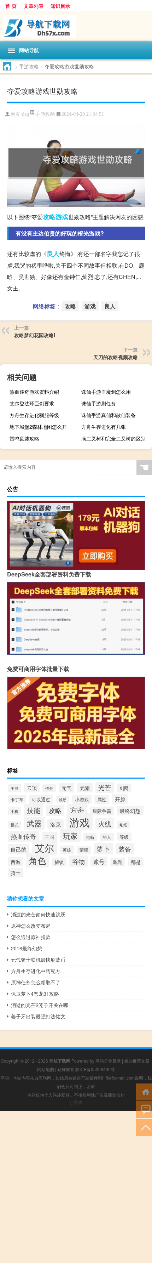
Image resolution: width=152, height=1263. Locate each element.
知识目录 (60, 5)
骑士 (16, 872)
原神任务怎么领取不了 (35, 982)
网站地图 (45, 1069)
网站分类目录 (108, 1061)
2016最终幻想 (26, 948)
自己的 (19, 849)
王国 (49, 836)
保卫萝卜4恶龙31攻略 (35, 993)
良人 (53, 253)
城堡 (62, 799)
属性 (101, 799)
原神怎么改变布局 (31, 925)
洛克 (55, 824)
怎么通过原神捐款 (31, 936)
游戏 (61, 216)
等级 (124, 837)
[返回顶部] (144, 1127)
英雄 (67, 850)
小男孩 (76, 1102)
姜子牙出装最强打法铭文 (38, 1016)
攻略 (49, 216)
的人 (107, 837)
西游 (16, 861)
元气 (66, 787)
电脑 (90, 837)
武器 (34, 823)
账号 (99, 861)
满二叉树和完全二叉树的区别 (113, 438)
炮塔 (123, 824)
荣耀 (84, 850)
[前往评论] (144, 1109)
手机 (14, 811)
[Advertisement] (76, 1187)
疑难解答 (65, 1069)
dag (25, 114)
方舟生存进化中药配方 (35, 970)
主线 (14, 788)
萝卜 (103, 848)
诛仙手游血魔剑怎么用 (106, 391)
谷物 (78, 861)
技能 (33, 810)
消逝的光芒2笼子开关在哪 (39, 1004)
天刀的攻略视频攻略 (115, 356)
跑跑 (117, 862)
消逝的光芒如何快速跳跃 (38, 914)
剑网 (124, 788)
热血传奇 (23, 836)
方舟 (77, 810)
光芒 (104, 787)
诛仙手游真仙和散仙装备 (108, 415)
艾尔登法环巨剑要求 (32, 403)
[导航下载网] (76, 26)
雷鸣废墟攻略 (24, 438)
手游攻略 (29, 66)
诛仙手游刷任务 (98, 403)
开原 (120, 799)
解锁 (59, 862)
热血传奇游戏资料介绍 (34, 391)
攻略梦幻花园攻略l (34, 334)
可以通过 (41, 799)
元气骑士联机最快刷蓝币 (38, 959)
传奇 (49, 788)
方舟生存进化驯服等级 (34, 415)
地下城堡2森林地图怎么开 (38, 426)
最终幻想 (130, 810)
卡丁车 (17, 799)
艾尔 (44, 847)
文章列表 (33, 5)
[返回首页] (144, 1091)
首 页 (11, 5)
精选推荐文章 (137, 1061)
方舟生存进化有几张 (103, 426)
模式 (14, 824)
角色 (37, 860)
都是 (136, 861)
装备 (124, 848)
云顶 (32, 787)
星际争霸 (102, 811)
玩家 (70, 835)
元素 (85, 787)
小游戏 (82, 799)
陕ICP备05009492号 (95, 1069)
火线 (104, 823)
